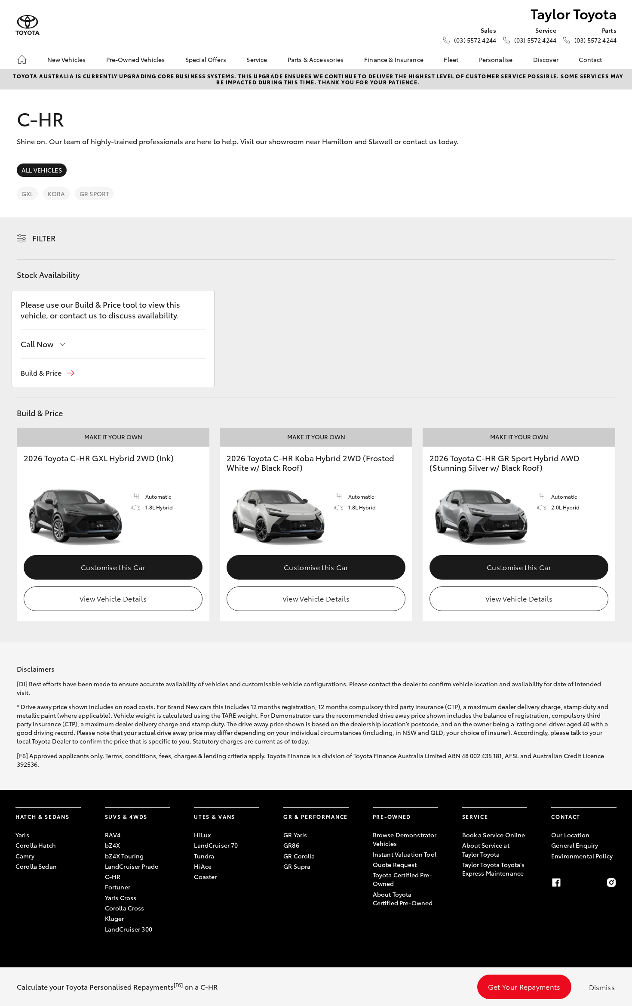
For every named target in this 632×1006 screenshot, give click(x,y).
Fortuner (117, 887)
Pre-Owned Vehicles (135, 59)
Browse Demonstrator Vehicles (405, 839)
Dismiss (602, 987)
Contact (590, 59)
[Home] (21, 59)
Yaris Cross (121, 897)
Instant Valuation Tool (404, 854)
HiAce (203, 866)
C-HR (113, 876)
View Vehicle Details (113, 598)
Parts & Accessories (316, 59)
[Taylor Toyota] (27, 25)
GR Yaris (295, 834)
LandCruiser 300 (128, 929)
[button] (47, 373)
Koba (56, 193)
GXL (27, 193)
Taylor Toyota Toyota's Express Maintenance (493, 868)
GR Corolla (299, 856)
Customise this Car (113, 567)
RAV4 (113, 834)
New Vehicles (66, 59)
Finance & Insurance (393, 59)
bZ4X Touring (124, 856)
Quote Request (395, 864)
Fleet (451, 59)
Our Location (570, 834)
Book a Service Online (493, 834)
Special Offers (205, 59)
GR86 (291, 845)
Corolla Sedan (36, 866)
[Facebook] (556, 882)
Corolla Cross (124, 908)
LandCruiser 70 (216, 845)
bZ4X (112, 845)
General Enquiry (574, 845)
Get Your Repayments (524, 986)
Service (256, 59)
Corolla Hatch (35, 845)
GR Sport (94, 193)
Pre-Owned (392, 816)
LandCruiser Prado (132, 866)
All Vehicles (41, 170)
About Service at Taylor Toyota (485, 849)
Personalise (496, 59)
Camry (24, 856)
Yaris (22, 834)
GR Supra (296, 866)
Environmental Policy (582, 856)
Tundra (204, 856)
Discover (545, 59)
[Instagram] (611, 882)
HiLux (202, 834)
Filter (44, 238)
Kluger (114, 918)
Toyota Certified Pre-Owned (402, 879)
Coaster (205, 876)
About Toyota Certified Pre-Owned (403, 898)
